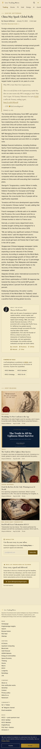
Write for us (5, 695)
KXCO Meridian (9, 370)
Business (24, 347)
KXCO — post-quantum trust (10, 717)
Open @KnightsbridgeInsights (17, 581)
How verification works (9, 685)
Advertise (4, 688)
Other (22, 349)
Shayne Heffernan (13, 13)
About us (4, 683)
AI (34, 7)
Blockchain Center (10, 24)
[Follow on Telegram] (37, 2)
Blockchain (5, 648)
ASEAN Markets (6, 653)
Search (4, 629)
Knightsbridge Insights (9, 626)
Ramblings (5, 673)
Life (3, 675)
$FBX (36, 96)
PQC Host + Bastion (8, 727)
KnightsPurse (6, 725)
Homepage (5, 624)
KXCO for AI (21, 374)
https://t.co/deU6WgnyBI (10, 102)
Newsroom (5, 697)
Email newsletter (7, 710)
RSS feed (4, 633)
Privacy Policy (6, 741)
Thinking (4, 661)
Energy (28, 7)
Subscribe (33, 552)
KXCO (26, 362)
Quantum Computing (8, 646)
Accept (30, 745)
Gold (22, 7)
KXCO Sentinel (22, 370)
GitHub (32, 347)
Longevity (5, 670)
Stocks (12, 7)
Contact (4, 690)
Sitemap (4, 636)
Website (14, 349)
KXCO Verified (6, 720)
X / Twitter (6, 705)
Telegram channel (8, 707)
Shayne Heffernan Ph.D (18, 310)
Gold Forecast (6, 651)
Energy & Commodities (9, 656)
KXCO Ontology (10, 374)
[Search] (34, 3)
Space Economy (7, 658)
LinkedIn (15, 347)
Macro (3, 665)
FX (18, 7)
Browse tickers (6, 631)
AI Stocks (4, 643)
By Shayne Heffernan (8, 21)
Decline (11, 745)
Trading (5, 7)
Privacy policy (6, 692)
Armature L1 (5, 730)
